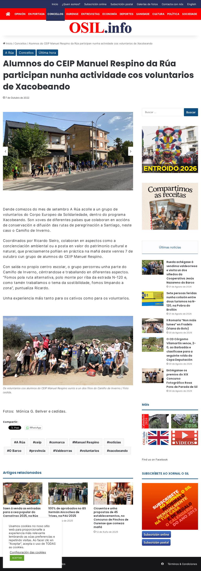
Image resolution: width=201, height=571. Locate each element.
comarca (58, 442)
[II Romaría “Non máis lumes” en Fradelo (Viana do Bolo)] (153, 325)
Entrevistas (90, 14)
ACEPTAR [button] (17, 557)
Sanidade (143, 14)
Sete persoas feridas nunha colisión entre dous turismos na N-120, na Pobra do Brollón (181, 301)
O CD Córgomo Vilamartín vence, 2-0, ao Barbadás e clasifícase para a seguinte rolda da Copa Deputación (181, 349)
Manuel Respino (86, 442)
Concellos (55, 14)
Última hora (47, 53)
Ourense (72, 14)
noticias (115, 442)
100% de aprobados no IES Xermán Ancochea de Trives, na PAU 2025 (67, 512)
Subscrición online (95, 4)
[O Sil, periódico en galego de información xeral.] (100, 27)
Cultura (158, 14)
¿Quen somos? (71, 4)
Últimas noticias (170, 247)
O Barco (15, 451)
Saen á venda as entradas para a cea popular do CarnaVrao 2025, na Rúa (22, 512)
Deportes (126, 14)
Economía (109, 14)
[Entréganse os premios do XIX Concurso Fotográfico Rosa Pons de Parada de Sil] (153, 375)
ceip (38, 442)
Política (173, 14)
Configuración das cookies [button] (28, 552)
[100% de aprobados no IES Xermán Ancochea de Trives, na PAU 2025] (68, 493)
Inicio (55, 4)
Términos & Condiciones (182, 564)
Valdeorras (63, 451)
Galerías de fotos (147, 4)
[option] (68, 151)
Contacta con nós (172, 4)
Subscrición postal (122, 4)
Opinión (20, 14)
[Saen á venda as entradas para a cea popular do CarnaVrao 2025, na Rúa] (22, 493)
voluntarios (90, 451)
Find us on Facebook (155, 459)
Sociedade (189, 14)
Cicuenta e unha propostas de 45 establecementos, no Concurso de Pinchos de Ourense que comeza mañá (111, 517)
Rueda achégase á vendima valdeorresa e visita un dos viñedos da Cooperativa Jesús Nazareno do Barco (181, 272)
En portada (36, 14)
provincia (38, 451)
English (191, 4)
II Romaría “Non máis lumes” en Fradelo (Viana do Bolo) (181, 324)
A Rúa (9, 53)
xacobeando (118, 451)
